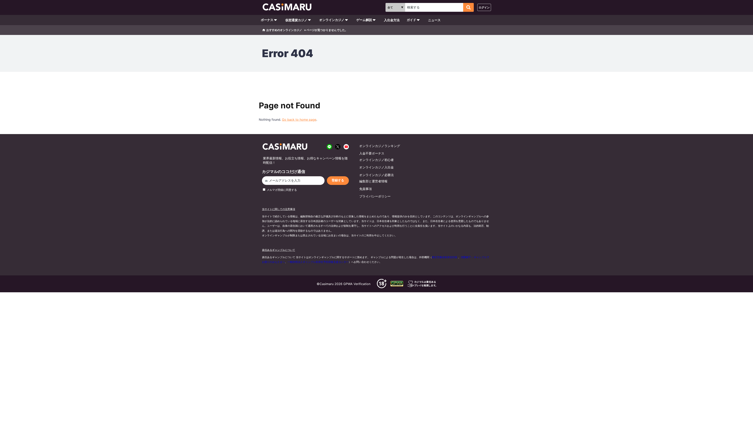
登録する (338, 180)
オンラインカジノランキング (379, 146)
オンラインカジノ (331, 20)
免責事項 (365, 189)
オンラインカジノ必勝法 (376, 175)
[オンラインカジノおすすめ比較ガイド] (289, 7)
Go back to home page (299, 120)
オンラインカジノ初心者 (376, 160)
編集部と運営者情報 (373, 181)
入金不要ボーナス (371, 153)
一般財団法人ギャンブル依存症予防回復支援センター (318, 261)
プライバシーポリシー (375, 196)
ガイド (411, 20)
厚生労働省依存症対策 (444, 257)
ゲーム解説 (364, 20)
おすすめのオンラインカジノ (284, 30)
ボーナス (267, 20)
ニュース (434, 20)
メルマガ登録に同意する (281, 189)
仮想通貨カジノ (296, 20)
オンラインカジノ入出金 (376, 167)
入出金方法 (392, 20)
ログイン (484, 7)
